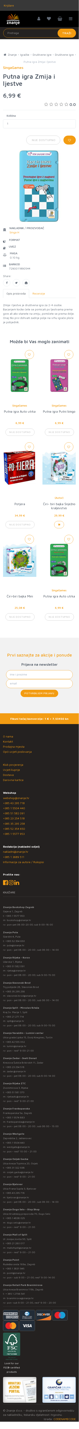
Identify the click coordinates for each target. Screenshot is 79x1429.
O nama (8, 736)
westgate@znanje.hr (18, 1146)
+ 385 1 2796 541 (15, 1293)
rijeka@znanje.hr (16, 970)
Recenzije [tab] (39, 293)
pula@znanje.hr (15, 945)
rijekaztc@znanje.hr (18, 1096)
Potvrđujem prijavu (39, 693)
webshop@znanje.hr (16, 798)
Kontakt (8, 741)
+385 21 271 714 (14, 1016)
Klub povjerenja (13, 764)
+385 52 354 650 (14, 828)
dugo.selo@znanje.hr (19, 1222)
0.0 (73, 104)
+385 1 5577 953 (14, 833)
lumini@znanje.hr (16, 1046)
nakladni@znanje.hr (15, 851)
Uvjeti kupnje (11, 769)
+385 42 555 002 (15, 1041)
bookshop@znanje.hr (19, 920)
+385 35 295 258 (14, 823)
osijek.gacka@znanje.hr (20, 1172)
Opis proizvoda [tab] (16, 293)
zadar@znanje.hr (16, 1071)
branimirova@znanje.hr (20, 1298)
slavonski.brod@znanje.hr (21, 995)
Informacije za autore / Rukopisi (23, 862)
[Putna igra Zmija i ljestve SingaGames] (6, 282)
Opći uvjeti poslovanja (17, 751)
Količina (11, 115)
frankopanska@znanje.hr (21, 1121)
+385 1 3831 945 (14, 1268)
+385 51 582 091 (14, 813)
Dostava (8, 774)
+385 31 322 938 (15, 1167)
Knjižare (8, 5)
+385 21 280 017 (15, 1243)
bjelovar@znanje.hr (18, 1197)
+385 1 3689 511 (13, 857)
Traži (66, 33)
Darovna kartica (13, 780)
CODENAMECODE (65, 1419)
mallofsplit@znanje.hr (19, 1247)
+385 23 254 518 (14, 818)
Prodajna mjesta (13, 746)
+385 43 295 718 (14, 803)
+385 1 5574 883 (15, 1117)
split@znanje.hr (15, 1020)
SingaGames (19, 405)
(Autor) (59, 497)
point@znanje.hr (16, 1273)
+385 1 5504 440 (14, 808)
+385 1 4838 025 (15, 1218)
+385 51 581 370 (14, 1092)
